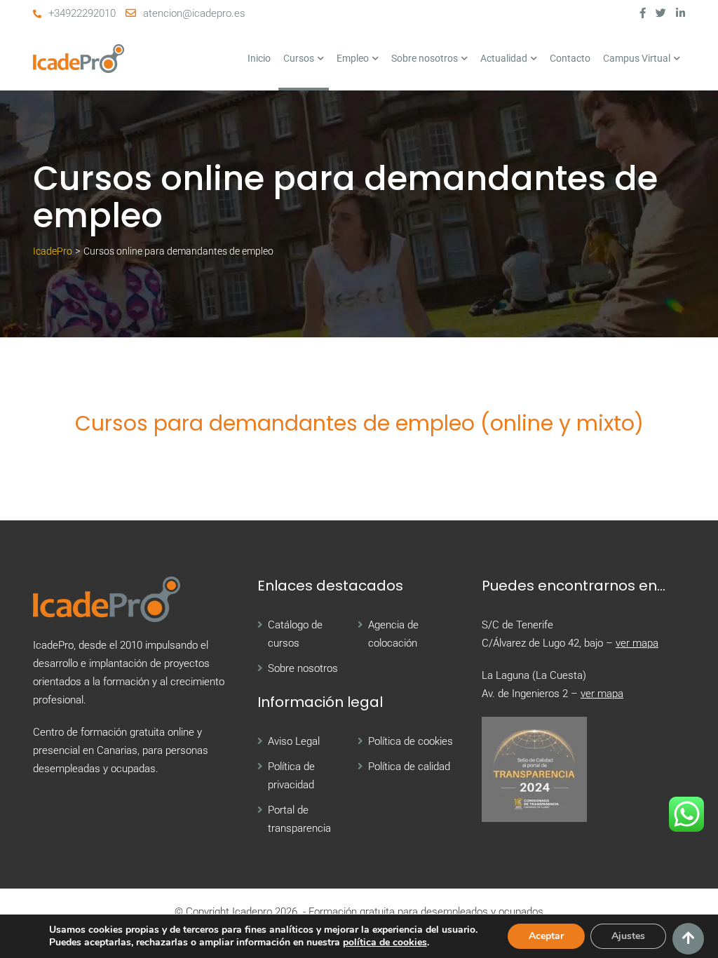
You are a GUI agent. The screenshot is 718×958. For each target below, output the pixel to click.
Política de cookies (410, 741)
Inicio (259, 58)
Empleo (353, 58)
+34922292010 (82, 13)
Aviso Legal (294, 741)
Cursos (298, 58)
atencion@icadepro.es (194, 13)
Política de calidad (409, 766)
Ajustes (628, 936)
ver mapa (637, 643)
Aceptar (546, 936)
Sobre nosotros (424, 58)
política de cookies (385, 942)
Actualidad (503, 58)
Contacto (570, 58)
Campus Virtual (636, 58)
